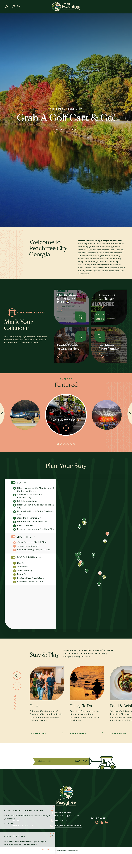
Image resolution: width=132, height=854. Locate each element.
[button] (93, 555)
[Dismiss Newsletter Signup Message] (52, 808)
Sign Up (8, 823)
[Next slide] (17, 686)
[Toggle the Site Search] (7, 6)
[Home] (66, 6)
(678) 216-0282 (61, 820)
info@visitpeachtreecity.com (67, 825)
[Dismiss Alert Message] (52, 835)
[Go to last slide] (17, 675)
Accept (46, 849)
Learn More (30, 844)
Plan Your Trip (66, 129)
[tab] (58, 444)
